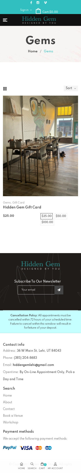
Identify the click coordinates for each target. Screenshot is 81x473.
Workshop (10, 422)
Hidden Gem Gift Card (22, 207)
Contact (9, 409)
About (7, 402)
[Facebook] (31, 3)
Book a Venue (13, 415)
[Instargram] (38, 3)
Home (33, 51)
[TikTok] (45, 3)
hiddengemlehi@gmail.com (33, 365)
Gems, (7, 202)
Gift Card (18, 202)
